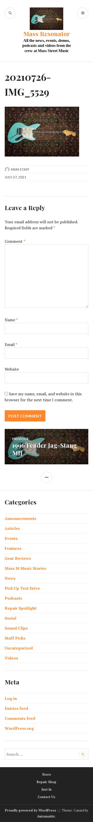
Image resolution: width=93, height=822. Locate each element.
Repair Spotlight (20, 608)
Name (11, 320)
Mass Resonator (46, 33)
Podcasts (13, 598)
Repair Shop (46, 782)
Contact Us (46, 797)
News (10, 578)
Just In (47, 789)
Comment (15, 241)
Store (46, 774)
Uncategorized (19, 648)
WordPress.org (19, 728)
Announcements (20, 518)
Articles (12, 528)
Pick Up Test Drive (22, 588)
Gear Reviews (18, 558)
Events (11, 538)
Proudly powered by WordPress (30, 810)
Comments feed (20, 718)
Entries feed (16, 708)
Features (13, 548)
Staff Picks (15, 638)
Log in (11, 698)
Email (11, 344)
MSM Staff (20, 169)
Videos (11, 658)
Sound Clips (16, 628)
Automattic (46, 816)
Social (10, 618)
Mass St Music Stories (25, 568)
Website (12, 369)
